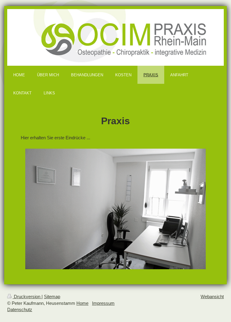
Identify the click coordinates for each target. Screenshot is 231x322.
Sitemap (52, 296)
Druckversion (27, 296)
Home (82, 303)
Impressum (103, 303)
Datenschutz (19, 309)
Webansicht (212, 296)
